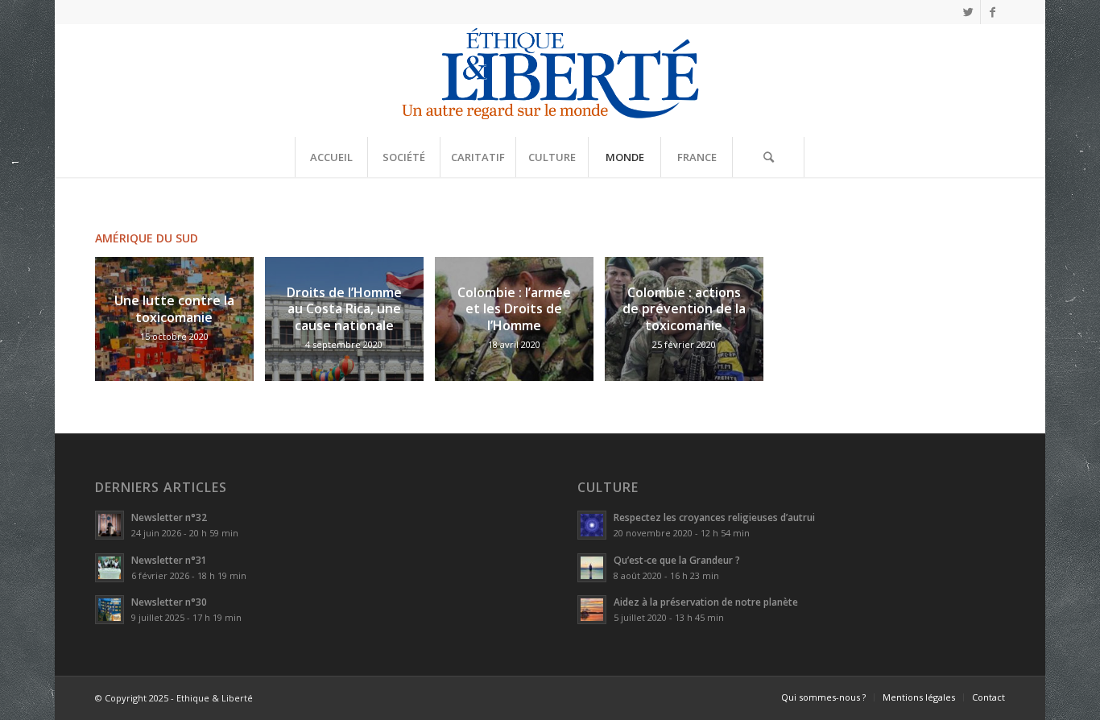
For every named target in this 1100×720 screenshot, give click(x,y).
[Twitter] (968, 12)
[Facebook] (993, 12)
